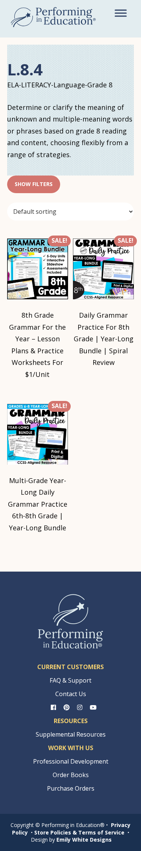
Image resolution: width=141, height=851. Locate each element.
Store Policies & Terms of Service (79, 832)
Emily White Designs (84, 839)
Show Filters (34, 184)
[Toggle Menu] (121, 13)
